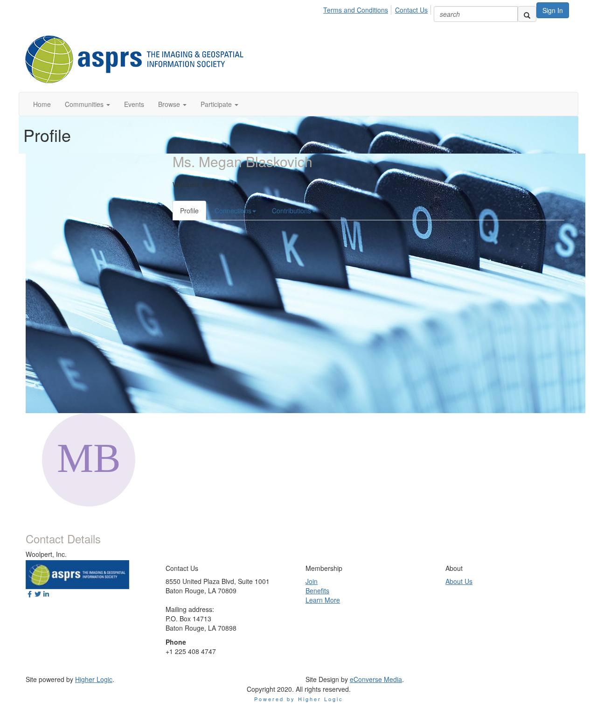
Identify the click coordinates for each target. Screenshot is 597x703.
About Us (458, 581)
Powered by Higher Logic (298, 699)
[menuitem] (358, 8)
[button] (87, 104)
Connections (233, 210)
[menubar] (378, 8)
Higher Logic (93, 679)
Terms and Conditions (355, 9)
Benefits (317, 590)
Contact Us (411, 9)
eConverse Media (376, 679)
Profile (189, 210)
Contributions (291, 210)
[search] (527, 14)
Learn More (322, 600)
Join (311, 581)
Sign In (552, 10)
